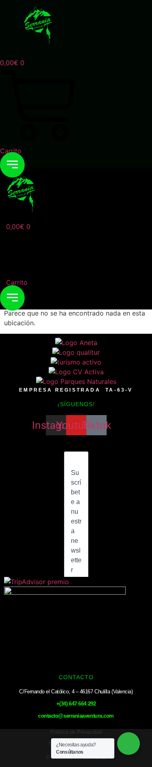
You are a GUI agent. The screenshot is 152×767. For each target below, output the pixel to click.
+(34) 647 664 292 (76, 704)
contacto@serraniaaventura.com (76, 716)
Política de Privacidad (76, 732)
